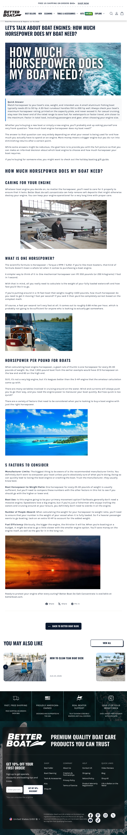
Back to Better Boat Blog (65, 626)
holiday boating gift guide (94, 159)
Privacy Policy (69, 780)
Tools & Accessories (66, 13)
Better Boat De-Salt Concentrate (77, 593)
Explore (98, 13)
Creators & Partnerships (68, 774)
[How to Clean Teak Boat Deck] (25, 667)
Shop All (47, 789)
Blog (103, 773)
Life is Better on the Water (109, 784)
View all (107, 643)
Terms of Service (70, 785)
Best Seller (48, 768)
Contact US (87, 768)
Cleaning (48, 13)
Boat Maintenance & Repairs (17, 21)
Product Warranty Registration (89, 784)
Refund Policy (88, 778)
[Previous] (5, 667)
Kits (86, 13)
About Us (67, 768)
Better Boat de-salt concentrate (45, 192)
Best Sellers (30, 13)
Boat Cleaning (50, 773)
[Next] (121, 667)
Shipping (86, 773)
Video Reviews (107, 768)
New (40, 13)
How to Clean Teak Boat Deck (67, 658)
